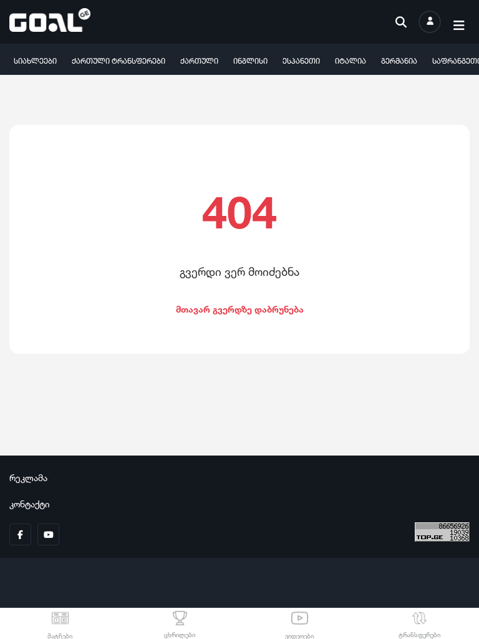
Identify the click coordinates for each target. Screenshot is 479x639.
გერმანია (399, 59)
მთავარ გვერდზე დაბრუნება (240, 308)
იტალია (350, 59)
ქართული (199, 59)
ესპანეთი (301, 59)
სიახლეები (35, 59)
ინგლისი (250, 59)
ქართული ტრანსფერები (118, 59)
